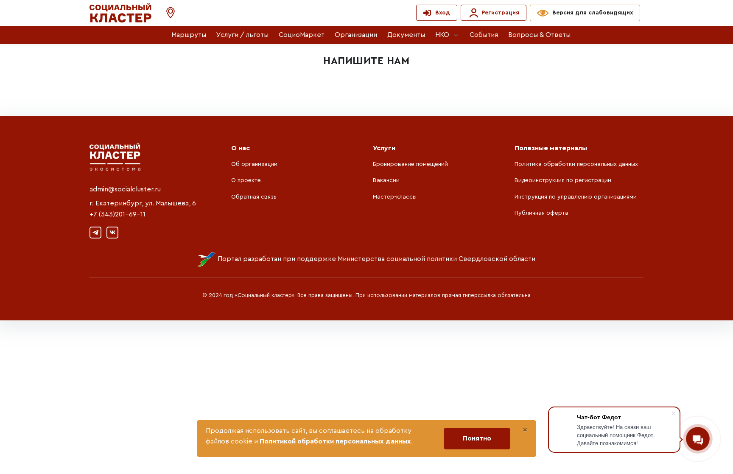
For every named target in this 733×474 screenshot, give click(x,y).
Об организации (254, 164)
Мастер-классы (395, 197)
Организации (356, 34)
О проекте (246, 180)
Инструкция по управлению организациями (576, 197)
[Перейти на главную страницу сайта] (120, 12)
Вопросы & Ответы (539, 34)
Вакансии (386, 180)
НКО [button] (442, 34)
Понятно (477, 438)
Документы (406, 34)
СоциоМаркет (302, 34)
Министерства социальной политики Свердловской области (436, 258)
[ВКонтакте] (112, 232)
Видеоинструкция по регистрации (563, 180)
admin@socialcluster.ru (125, 189)
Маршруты (188, 34)
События (484, 34)
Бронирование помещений (410, 164)
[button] (166, 13)
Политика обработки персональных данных (576, 164)
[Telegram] (95, 232)
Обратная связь (254, 197)
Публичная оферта (541, 213)
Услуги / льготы (242, 34)
